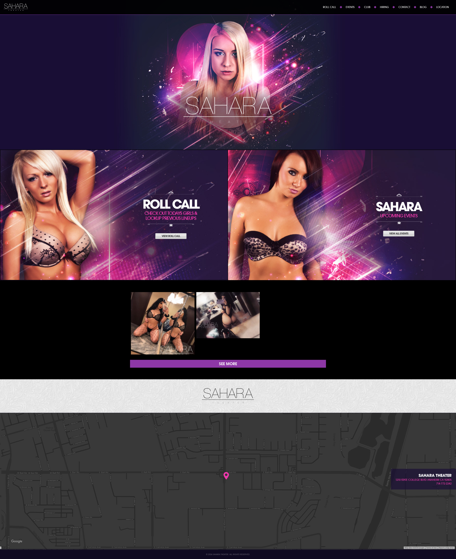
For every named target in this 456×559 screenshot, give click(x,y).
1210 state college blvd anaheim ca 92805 (423, 479)
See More (228, 363)
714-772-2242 (444, 483)
